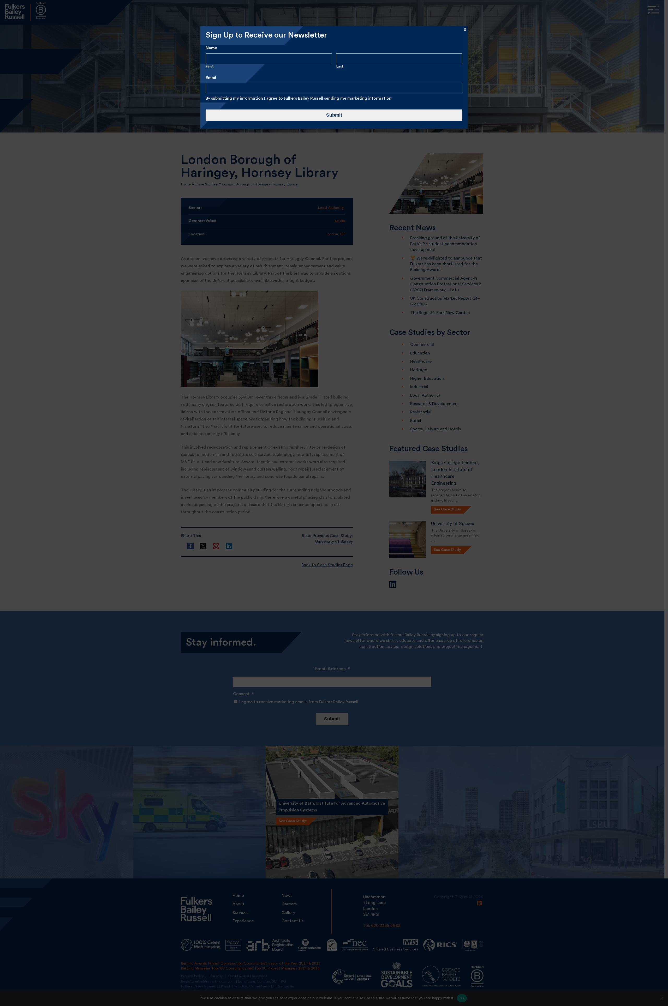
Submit (334, 115)
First (210, 66)
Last (340, 66)
